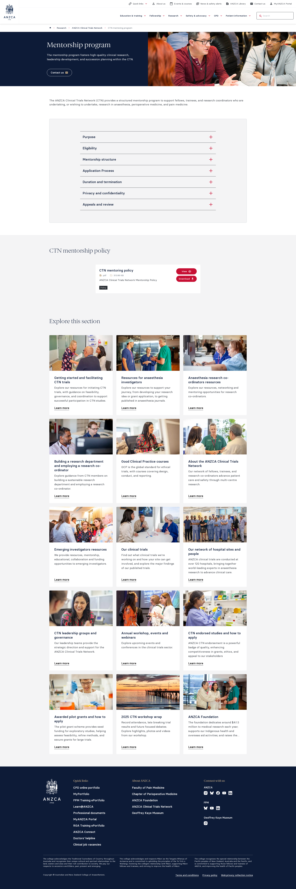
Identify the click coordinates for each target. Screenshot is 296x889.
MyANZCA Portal (85, 819)
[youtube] (224, 793)
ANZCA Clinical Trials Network (87, 28)
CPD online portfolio (86, 787)
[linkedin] (230, 793)
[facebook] (218, 793)
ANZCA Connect (84, 832)
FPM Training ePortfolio (89, 800)
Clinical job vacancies (87, 844)
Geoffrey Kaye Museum (148, 813)
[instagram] (206, 793)
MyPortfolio (81, 794)
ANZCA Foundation (145, 800)
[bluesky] (212, 793)
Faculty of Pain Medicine (148, 787)
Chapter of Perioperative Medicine (154, 794)
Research (61, 28)
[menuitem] (133, 16)
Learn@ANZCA (83, 806)
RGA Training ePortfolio (89, 825)
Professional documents (89, 813)
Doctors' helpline (84, 838)
